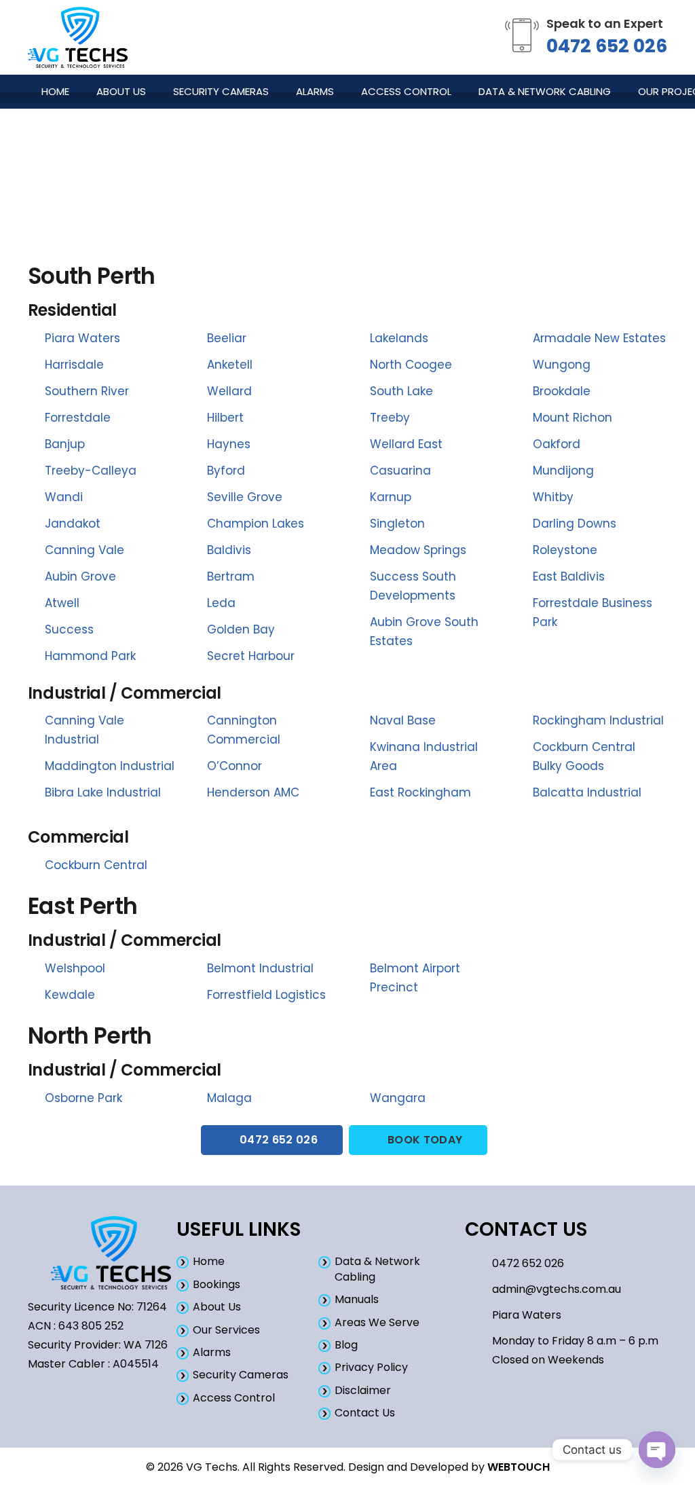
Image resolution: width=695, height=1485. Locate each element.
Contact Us (365, 1412)
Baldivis (229, 550)
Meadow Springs (418, 550)
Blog (346, 1345)
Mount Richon (572, 417)
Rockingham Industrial (598, 720)
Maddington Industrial (109, 766)
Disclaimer (363, 1390)
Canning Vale (84, 550)
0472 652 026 (606, 45)
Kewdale (70, 995)
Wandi (64, 497)
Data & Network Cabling (377, 1268)
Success (69, 629)
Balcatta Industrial (587, 792)
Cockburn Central (96, 865)
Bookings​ (216, 1284)
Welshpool (75, 968)
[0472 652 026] (478, 1264)
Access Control (234, 1398)
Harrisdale (74, 364)
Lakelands (399, 338)
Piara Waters (82, 338)
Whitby (553, 497)
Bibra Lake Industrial (103, 792)
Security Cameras (240, 1374)
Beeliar (226, 338)
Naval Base (403, 720)
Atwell (62, 603)
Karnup (390, 497)
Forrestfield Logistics (266, 995)
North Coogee (411, 364)
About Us (217, 1307)
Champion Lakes (255, 523)
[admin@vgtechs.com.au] (478, 1289)
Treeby (390, 417)
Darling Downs (574, 523)
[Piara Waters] (478, 1315)
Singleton (397, 523)
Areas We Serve (377, 1322)
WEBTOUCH (518, 1467)
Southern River (87, 391)
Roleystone (565, 550)
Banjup (65, 444)
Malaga (229, 1098)
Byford (226, 470)
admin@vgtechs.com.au (556, 1289)
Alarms (212, 1352)
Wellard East (406, 444)
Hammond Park (90, 656)
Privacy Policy (371, 1367)
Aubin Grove (80, 576)
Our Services (226, 1330)
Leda (221, 603)
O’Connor (234, 766)
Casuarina (400, 470)
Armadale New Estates (599, 338)
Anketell (229, 364)
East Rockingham (420, 792)
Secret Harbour (251, 656)
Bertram (231, 576)
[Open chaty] (657, 1449)
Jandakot (72, 523)
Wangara (398, 1098)
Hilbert (225, 417)
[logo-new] (78, 37)
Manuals (357, 1299)
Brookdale (561, 391)
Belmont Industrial (260, 968)
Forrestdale (78, 417)
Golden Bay (241, 629)
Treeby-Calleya (90, 470)
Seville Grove (244, 497)
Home (209, 1261)
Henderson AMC (253, 792)
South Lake (401, 391)
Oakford (556, 444)
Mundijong (563, 470)
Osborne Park (83, 1098)
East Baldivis (569, 576)
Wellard (229, 391)
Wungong (561, 364)
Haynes (228, 444)
